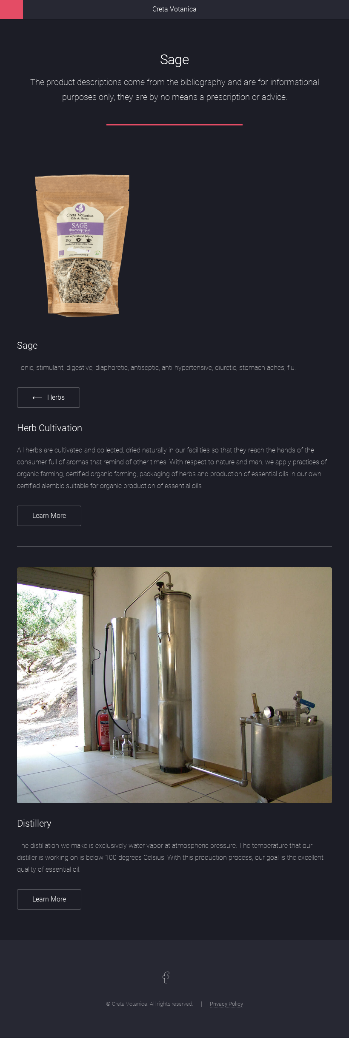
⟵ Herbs (48, 397)
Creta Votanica (174, 9)
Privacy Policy (226, 1004)
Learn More (49, 516)
